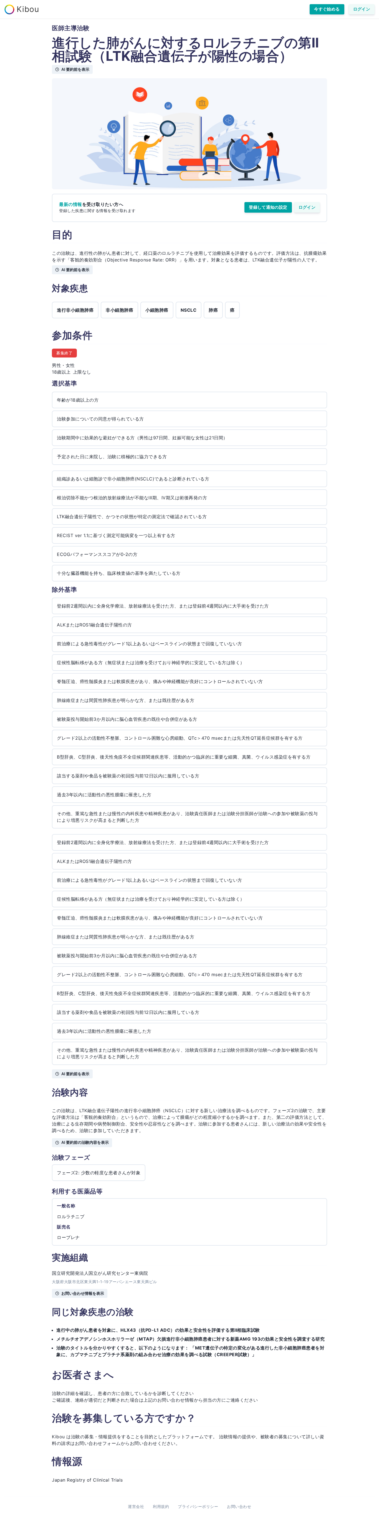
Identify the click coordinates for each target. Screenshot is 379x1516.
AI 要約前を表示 (75, 69)
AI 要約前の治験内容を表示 (85, 1142)
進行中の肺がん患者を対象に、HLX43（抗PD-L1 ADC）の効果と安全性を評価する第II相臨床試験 (158, 1330)
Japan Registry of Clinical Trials (87, 1480)
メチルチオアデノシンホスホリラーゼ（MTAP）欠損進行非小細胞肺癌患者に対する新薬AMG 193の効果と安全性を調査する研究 (190, 1339)
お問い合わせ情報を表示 (82, 1293)
